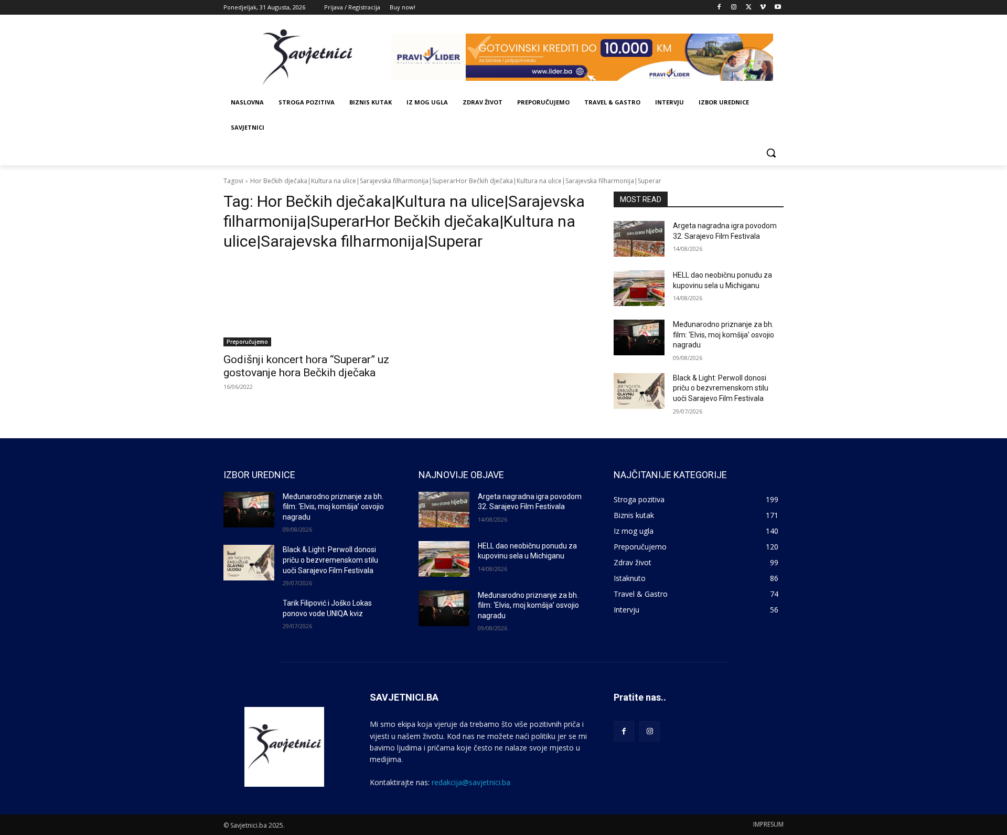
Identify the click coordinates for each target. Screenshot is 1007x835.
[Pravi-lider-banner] (587, 57)
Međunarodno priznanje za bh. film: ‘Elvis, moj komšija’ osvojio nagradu (723, 334)
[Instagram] (734, 8)
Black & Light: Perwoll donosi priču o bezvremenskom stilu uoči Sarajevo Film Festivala (720, 388)
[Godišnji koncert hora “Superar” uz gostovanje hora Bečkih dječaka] (308, 303)
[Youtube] (778, 8)
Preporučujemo (247, 341)
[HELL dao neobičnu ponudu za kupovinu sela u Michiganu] (639, 288)
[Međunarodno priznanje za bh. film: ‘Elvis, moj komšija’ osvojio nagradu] (639, 337)
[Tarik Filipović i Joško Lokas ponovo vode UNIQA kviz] (248, 616)
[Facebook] (719, 8)
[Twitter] (749, 8)
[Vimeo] (763, 8)
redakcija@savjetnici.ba (471, 782)
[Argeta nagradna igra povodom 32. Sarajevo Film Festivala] (639, 239)
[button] (771, 152)
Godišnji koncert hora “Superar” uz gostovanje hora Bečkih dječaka (306, 366)
